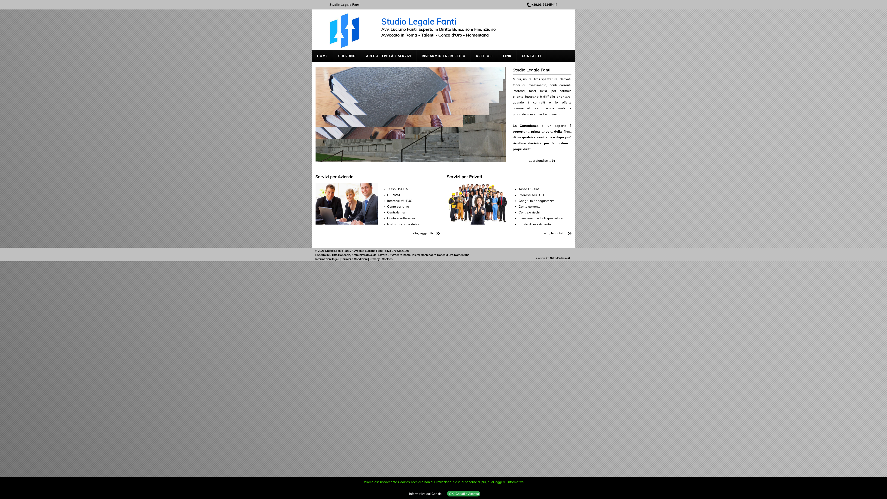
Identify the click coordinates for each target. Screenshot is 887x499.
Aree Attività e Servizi (388, 56)
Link (507, 56)
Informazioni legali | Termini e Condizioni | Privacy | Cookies (354, 259)
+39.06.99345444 (544, 4)
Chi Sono (347, 56)
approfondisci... (540, 160)
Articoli (484, 56)
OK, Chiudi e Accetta (463, 494)
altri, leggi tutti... (424, 233)
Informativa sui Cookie (425, 494)
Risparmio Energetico (443, 56)
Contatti (531, 56)
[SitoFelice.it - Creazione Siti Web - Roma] (560, 258)
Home (322, 56)
